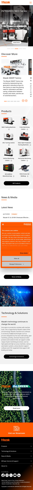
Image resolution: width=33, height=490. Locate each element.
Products (4, 446)
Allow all (16, 258)
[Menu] (31, 3)
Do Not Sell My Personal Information (10, 482)
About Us (4, 466)
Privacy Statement (19, 480)
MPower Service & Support (9, 461)
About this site (16, 484)
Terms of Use (11, 480)
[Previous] (23, 100)
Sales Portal (4, 480)
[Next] (26, 100)
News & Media (6, 456)
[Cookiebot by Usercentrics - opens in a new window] (23, 224)
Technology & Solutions (16, 357)
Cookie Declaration (25, 482)
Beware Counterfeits (7, 484)
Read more (16, 408)
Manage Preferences (15, 264)
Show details (24, 253)
